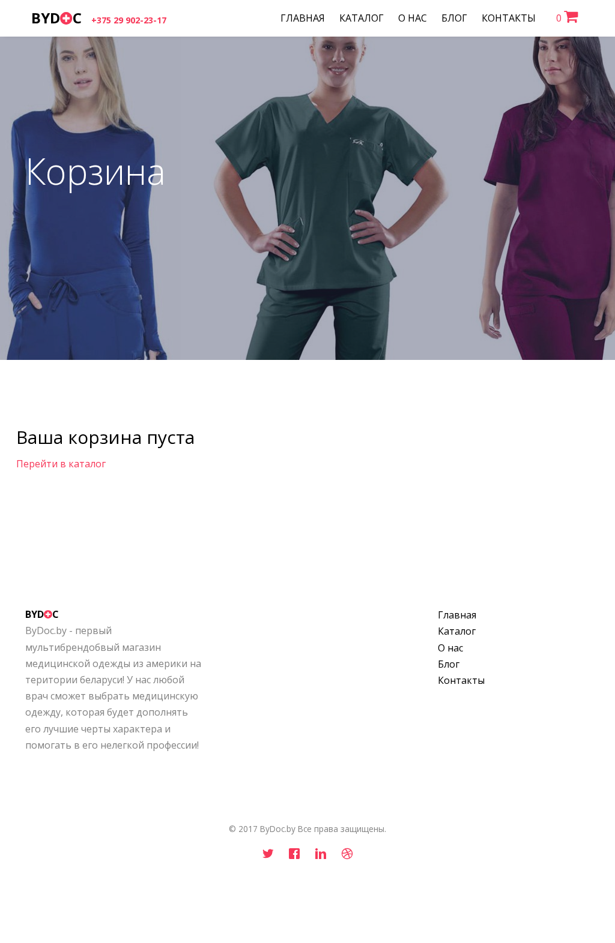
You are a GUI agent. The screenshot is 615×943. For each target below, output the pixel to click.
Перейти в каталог (61, 463)
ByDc (56, 18)
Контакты (461, 680)
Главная (457, 614)
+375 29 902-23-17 (128, 20)
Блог (448, 664)
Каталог (457, 631)
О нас (450, 647)
